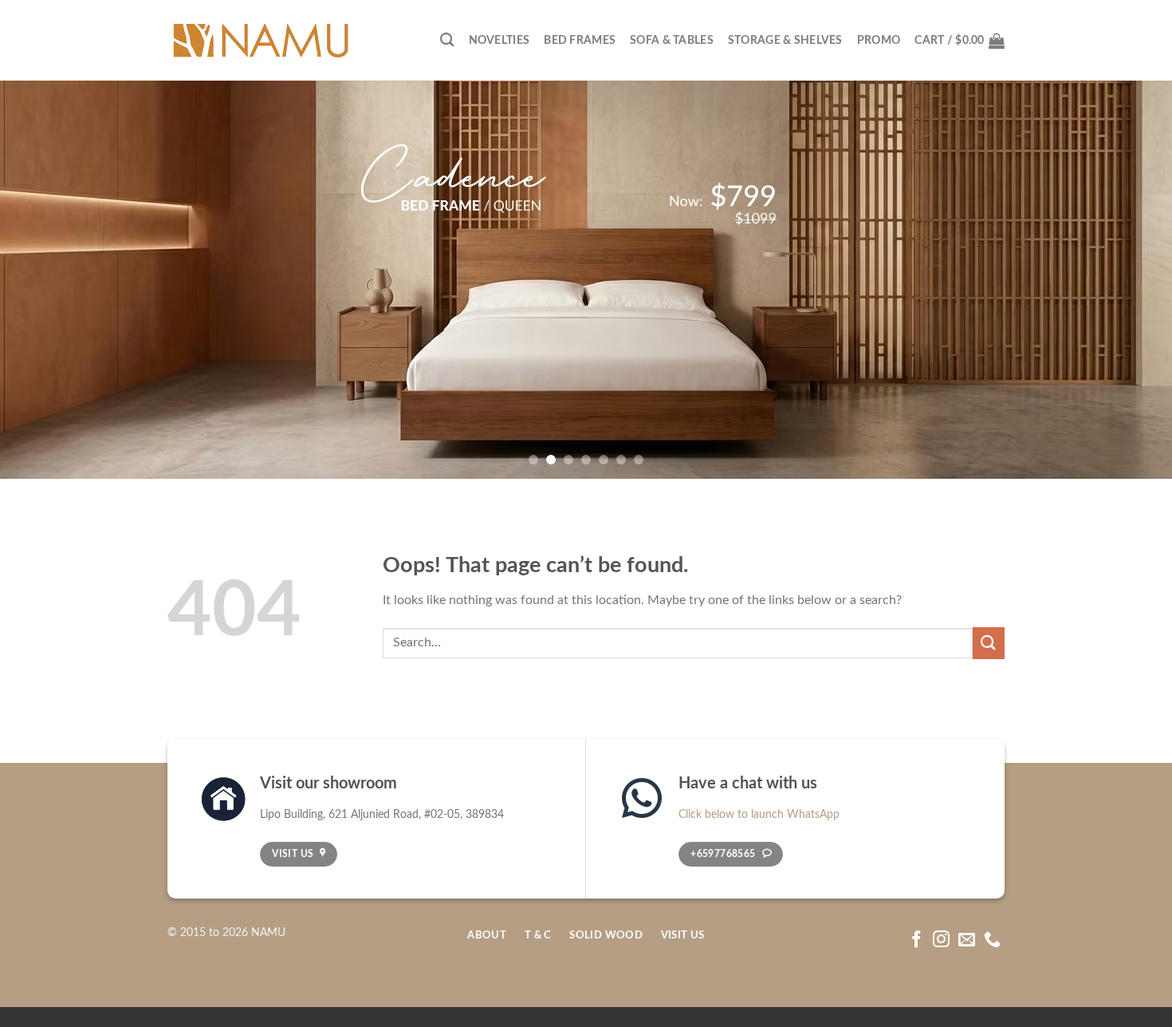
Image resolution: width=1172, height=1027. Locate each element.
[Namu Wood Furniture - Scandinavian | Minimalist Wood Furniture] (259, 40)
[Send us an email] (966, 940)
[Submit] (989, 642)
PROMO (878, 40)
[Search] (447, 40)
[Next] (1128, 279)
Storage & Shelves (785, 40)
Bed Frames (579, 40)
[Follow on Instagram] (941, 940)
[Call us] (992, 940)
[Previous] (43, 279)
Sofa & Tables (672, 40)
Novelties (499, 40)
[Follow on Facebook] (916, 940)
